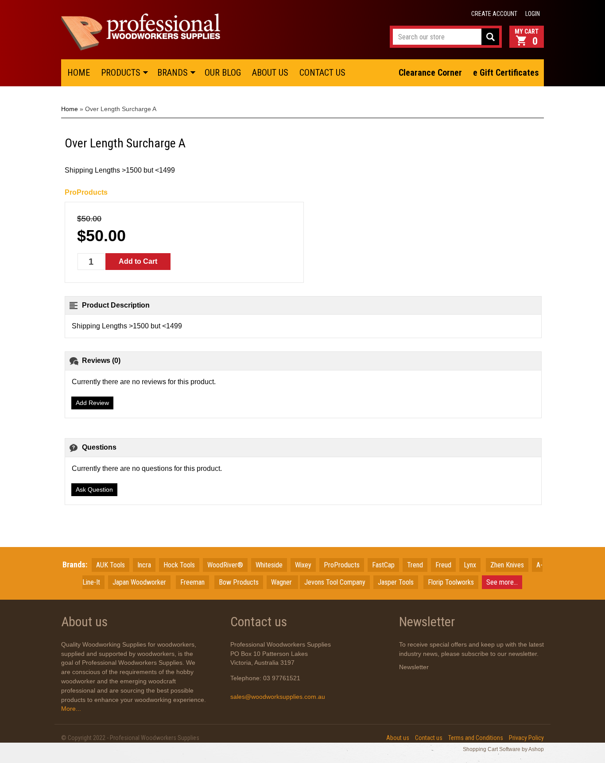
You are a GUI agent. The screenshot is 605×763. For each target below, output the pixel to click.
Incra (144, 565)
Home (69, 108)
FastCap (383, 565)
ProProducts (86, 192)
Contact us (428, 737)
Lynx (470, 565)
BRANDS (172, 72)
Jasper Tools (396, 582)
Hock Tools (179, 565)
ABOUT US (270, 72)
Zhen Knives (507, 565)
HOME (78, 72)
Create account (494, 13)
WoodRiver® (225, 565)
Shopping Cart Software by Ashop (503, 749)
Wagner (282, 582)
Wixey (303, 565)
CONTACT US (322, 72)
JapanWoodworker (139, 582)
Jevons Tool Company (334, 582)
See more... (502, 582)
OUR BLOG (223, 72)
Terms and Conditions (475, 737)
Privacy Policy (526, 737)
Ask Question (94, 489)
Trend (415, 565)
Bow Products (239, 582)
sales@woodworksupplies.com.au (277, 696)
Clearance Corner (430, 72)
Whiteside (269, 565)
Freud (443, 565)
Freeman (192, 582)
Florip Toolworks (451, 582)
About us (397, 737)
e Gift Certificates (506, 72)
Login (532, 13)
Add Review (92, 402)
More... (71, 708)
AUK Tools (110, 565)
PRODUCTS (120, 72)
